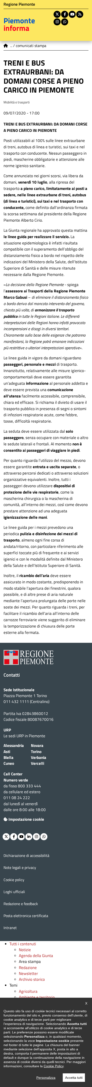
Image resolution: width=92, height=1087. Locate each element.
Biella (8, 757)
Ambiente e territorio (37, 997)
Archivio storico (32, 979)
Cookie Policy (53, 1066)
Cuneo (9, 763)
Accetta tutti (74, 1077)
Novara (37, 745)
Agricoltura (28, 991)
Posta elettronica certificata (26, 915)
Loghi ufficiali (14, 892)
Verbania (38, 757)
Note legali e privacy (20, 867)
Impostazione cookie (26, 819)
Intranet (10, 927)
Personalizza (45, 1077)
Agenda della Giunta (36, 956)
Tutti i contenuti (22, 944)
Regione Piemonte (19, 4)
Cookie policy (14, 880)
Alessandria (14, 745)
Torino (36, 752)
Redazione (28, 968)
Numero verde (16, 780)
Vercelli (37, 763)
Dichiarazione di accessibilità (26, 855)
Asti (7, 752)
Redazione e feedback (21, 903)
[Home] (6, 45)
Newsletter (28, 973)
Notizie (25, 950)
